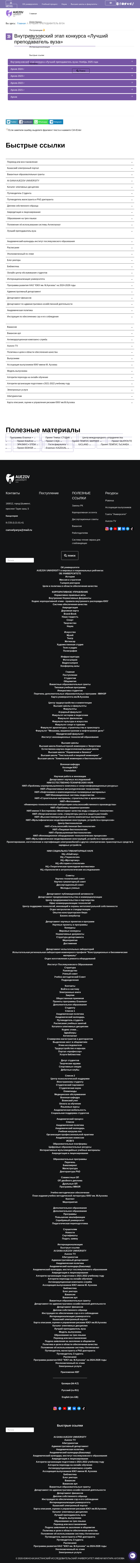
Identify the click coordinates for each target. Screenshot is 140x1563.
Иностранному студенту (70, 1082)
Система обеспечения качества (70, 604)
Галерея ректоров (70, 583)
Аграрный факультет (70, 712)
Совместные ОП (70, 1177)
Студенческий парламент (70, 1085)
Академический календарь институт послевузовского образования (41, 241)
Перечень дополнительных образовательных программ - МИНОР (70, 694)
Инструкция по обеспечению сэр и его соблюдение (33, 316)
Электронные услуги (17, 390)
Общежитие (70, 681)
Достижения (70, 943)
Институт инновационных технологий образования (70, 737)
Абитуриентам (14, 396)
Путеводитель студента (70, 1020)
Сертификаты (70, 1235)
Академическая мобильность (70, 1110)
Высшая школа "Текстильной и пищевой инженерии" (70, 755)
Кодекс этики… (70, 1029)
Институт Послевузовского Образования (70, 964)
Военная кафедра (70, 764)
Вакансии (12, 327)
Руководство (70, 970)
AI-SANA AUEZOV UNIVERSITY (23, 180)
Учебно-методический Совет (70, 977)
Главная (70, 672)
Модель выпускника (17, 371)
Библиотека (13, 266)
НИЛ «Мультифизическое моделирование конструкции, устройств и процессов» (70, 820)
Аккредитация (70, 607)
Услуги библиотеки (70, 1054)
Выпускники (13, 358)
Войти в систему (70, 989)
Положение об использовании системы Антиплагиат (34, 224)
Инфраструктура (70, 657)
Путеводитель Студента (19, 193)
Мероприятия (70, 940)
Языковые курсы (70, 1107)
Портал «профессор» (70, 1051)
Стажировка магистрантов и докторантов (70, 1039)
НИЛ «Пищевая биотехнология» (70, 829)
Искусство (70, 632)
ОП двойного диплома (70, 1180)
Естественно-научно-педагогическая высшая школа (70, 749)
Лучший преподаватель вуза (21, 231)
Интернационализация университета (26, 279)
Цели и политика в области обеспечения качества (70, 586)
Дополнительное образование (70, 1004)
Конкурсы (70, 928)
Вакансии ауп (14, 333)
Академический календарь (70, 1017)
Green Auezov (35, 22)
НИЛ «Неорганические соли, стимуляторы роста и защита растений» (70, 814)
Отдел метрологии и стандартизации (70, 909)
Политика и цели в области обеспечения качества (32, 352)
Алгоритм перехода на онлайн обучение (27, 377)
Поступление (49, 493)
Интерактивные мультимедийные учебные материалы (70, 1150)
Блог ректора (14, 260)
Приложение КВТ (70, 1372)
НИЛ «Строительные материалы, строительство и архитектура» (70, 798)
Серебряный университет (70, 1220)
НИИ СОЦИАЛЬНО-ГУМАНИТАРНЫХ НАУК (70, 851)
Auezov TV (12, 346)
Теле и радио (70, 648)
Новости (70, 1232)
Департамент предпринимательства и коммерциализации (70, 897)
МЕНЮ (9, 6)
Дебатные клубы (70, 1070)
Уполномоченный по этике (20, 254)
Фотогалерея (70, 660)
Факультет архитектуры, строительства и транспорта (70, 727)
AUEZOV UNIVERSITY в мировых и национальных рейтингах (70, 570)
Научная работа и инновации (70, 776)
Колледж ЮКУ (70, 767)
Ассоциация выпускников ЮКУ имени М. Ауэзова (32, 364)
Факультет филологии (70, 718)
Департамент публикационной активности (70, 894)
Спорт (70, 620)
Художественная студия (70, 644)
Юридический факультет (70, 734)
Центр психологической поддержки (70, 1079)
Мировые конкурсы (70, 931)
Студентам (27, 12)
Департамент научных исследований (70, 779)
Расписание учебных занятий (70, 1023)
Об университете (30, 4)
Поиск (82, 71)
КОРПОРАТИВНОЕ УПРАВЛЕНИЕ (70, 592)
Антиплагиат (70, 1036)
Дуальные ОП (70, 1184)
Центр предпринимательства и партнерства (70, 900)
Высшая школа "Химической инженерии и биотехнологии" (70, 758)
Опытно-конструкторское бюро (70, 912)
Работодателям (80, 533)
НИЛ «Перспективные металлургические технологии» (70, 789)
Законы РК (77, 505)
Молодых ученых (70, 888)
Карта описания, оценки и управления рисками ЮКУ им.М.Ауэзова (41, 402)
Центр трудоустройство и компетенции (70, 703)
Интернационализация (39, 47)
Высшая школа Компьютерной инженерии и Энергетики (70, 746)
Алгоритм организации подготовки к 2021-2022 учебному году (38, 383)
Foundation (70, 770)
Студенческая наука (70, 1088)
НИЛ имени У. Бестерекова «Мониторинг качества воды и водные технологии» (70, 811)
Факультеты (70, 709)
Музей (70, 635)
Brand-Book (70, 614)
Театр (70, 638)
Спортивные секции (70, 1066)
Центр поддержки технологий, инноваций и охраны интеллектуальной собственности (70, 906)
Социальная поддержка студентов (70, 1113)
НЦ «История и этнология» (70, 863)
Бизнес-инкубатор (70, 916)
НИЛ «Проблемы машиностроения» (70, 807)
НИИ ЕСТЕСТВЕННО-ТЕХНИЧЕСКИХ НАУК (70, 782)
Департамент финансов (19, 298)
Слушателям (70, 1229)
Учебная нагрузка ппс (70, 1131)
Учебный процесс (50, 4)
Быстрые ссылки (36, 55)
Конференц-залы (70, 666)
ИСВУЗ (70, 1141)
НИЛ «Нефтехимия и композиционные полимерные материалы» (70, 792)
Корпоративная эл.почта (84, 512)
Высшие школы (70, 743)
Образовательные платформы (70, 1144)
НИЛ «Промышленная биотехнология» (70, 832)
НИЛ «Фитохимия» (70, 801)
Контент (70, 1199)
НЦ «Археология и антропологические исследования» (70, 870)
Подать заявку (70, 1238)
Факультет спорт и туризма (70, 724)
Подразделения (70, 980)
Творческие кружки (70, 1063)
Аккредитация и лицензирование (24, 212)
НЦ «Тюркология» (70, 857)
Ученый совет (70, 974)
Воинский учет (70, 1100)
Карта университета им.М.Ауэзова (70, 697)
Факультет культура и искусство (70, 721)
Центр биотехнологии (70, 823)
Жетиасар (70, 641)
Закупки (70, 995)
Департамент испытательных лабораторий (70, 949)
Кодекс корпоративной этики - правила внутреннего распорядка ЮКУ (70, 601)
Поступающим (36, 30)
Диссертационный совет (70, 885)
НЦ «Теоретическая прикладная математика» (70, 866)
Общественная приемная (70, 998)
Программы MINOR (70, 1187)
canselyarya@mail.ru (19, 530)
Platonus (109, 500)
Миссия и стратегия (70, 580)
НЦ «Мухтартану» (70, 860)
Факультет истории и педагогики (70, 715)
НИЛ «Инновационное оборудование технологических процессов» (70, 836)
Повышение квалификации (70, 1217)
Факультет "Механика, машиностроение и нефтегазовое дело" (70, 731)
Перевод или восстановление (22, 162)
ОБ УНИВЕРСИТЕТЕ (70, 573)
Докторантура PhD (70, 1171)
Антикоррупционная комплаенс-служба (27, 339)
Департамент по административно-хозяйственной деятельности (39, 304)
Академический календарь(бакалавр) (70, 1266)
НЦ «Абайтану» (70, 854)
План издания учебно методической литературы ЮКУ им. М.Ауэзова (70, 1196)
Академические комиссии (70, 1138)
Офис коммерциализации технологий (70, 903)
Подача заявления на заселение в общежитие (70, 1341)
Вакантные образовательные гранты (26, 174)
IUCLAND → (84, 444)
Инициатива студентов (70, 690)
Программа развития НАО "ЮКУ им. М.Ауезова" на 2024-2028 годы (41, 285)
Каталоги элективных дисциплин (70, 1026)
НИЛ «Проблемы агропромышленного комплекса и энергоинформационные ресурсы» (70, 786)
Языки (42, 12)
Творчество (70, 623)
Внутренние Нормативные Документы (70, 598)
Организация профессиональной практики (70, 1134)
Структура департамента (70, 937)
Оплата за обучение (70, 1104)
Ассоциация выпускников (118, 507)
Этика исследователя (70, 1045)
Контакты (33, 63)
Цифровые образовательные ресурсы (70, 1147)
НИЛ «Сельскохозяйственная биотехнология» (70, 826)
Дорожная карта (70, 611)
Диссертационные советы (85, 519)
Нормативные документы (70, 934)
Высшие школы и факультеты (84, 4)
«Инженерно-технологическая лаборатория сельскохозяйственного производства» (70, 804)
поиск (71, 555)
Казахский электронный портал (23, 168)
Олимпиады (70, 1091)
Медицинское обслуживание (70, 1094)
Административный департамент (24, 291)
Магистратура (70, 1168)
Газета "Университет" (116, 514)
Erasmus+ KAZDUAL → (57, 448)
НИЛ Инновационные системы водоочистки (70, 795)
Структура (70, 967)
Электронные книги (70, 992)
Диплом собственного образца (22, 206)
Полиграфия (70, 651)
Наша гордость (70, 617)
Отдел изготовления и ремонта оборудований (70, 958)
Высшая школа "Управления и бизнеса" (70, 752)
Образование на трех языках (22, 218)
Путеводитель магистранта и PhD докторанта (30, 199)
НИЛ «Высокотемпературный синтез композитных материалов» (70, 817)
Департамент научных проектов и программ (70, 921)
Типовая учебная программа (70, 687)
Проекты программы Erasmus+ (70, 1001)
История (70, 577)
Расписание (13, 247)
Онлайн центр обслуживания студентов (27, 273)
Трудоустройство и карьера (70, 1048)
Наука (64, 4)
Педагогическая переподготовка (70, 1223)
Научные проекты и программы (70, 925)
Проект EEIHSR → (26, 448)
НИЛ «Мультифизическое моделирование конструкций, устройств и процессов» (70, 839)
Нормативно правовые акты (70, 595)
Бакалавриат (70, 1165)
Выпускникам (35, 38)
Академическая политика (20, 310)
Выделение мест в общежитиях (70, 1042)
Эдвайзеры (70, 1033)
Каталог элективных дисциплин (23, 187)
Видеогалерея (70, 663)
